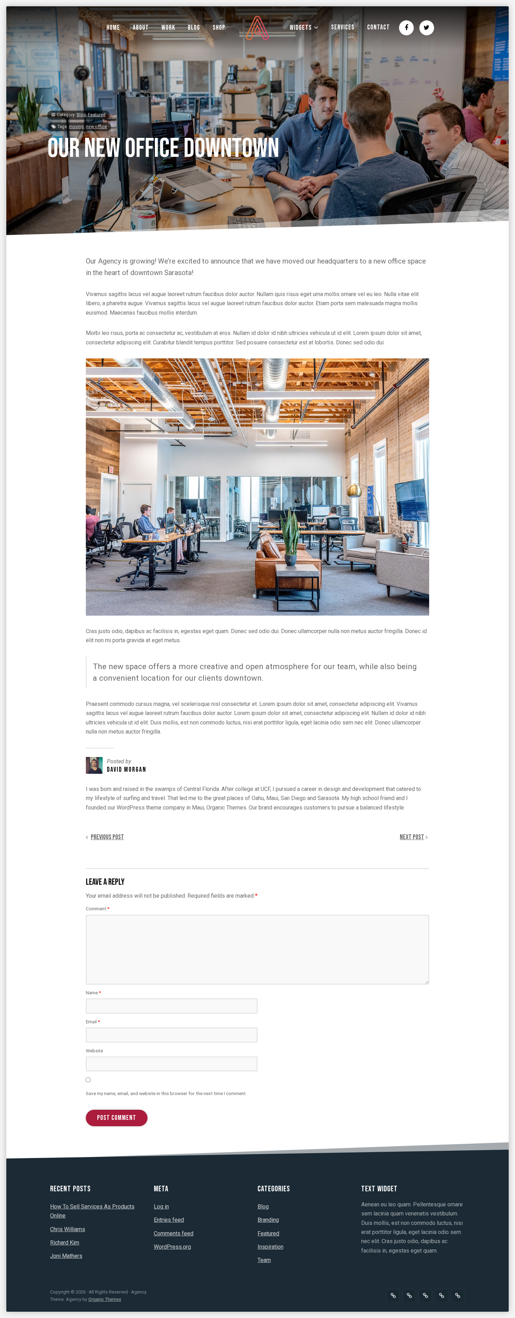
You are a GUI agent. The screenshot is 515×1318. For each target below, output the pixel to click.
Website (94, 1050)
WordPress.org (172, 1246)
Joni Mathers (66, 1256)
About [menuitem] (141, 28)
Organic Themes (104, 1299)
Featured (96, 114)
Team (264, 1260)
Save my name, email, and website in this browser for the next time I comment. (166, 1093)
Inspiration (270, 1246)
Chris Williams (67, 1229)
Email (93, 1021)
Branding (268, 1220)
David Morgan (126, 770)
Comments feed (173, 1233)
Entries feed (169, 1220)
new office (96, 126)
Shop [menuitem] (219, 28)
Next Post (412, 837)
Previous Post (107, 837)
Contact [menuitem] (378, 27)
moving (76, 126)
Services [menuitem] (343, 27)
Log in (161, 1206)
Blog (81, 114)
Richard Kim (64, 1242)
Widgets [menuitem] (301, 28)
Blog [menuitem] (194, 28)
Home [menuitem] (113, 28)
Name (93, 992)
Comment (97, 908)
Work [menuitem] (168, 28)
